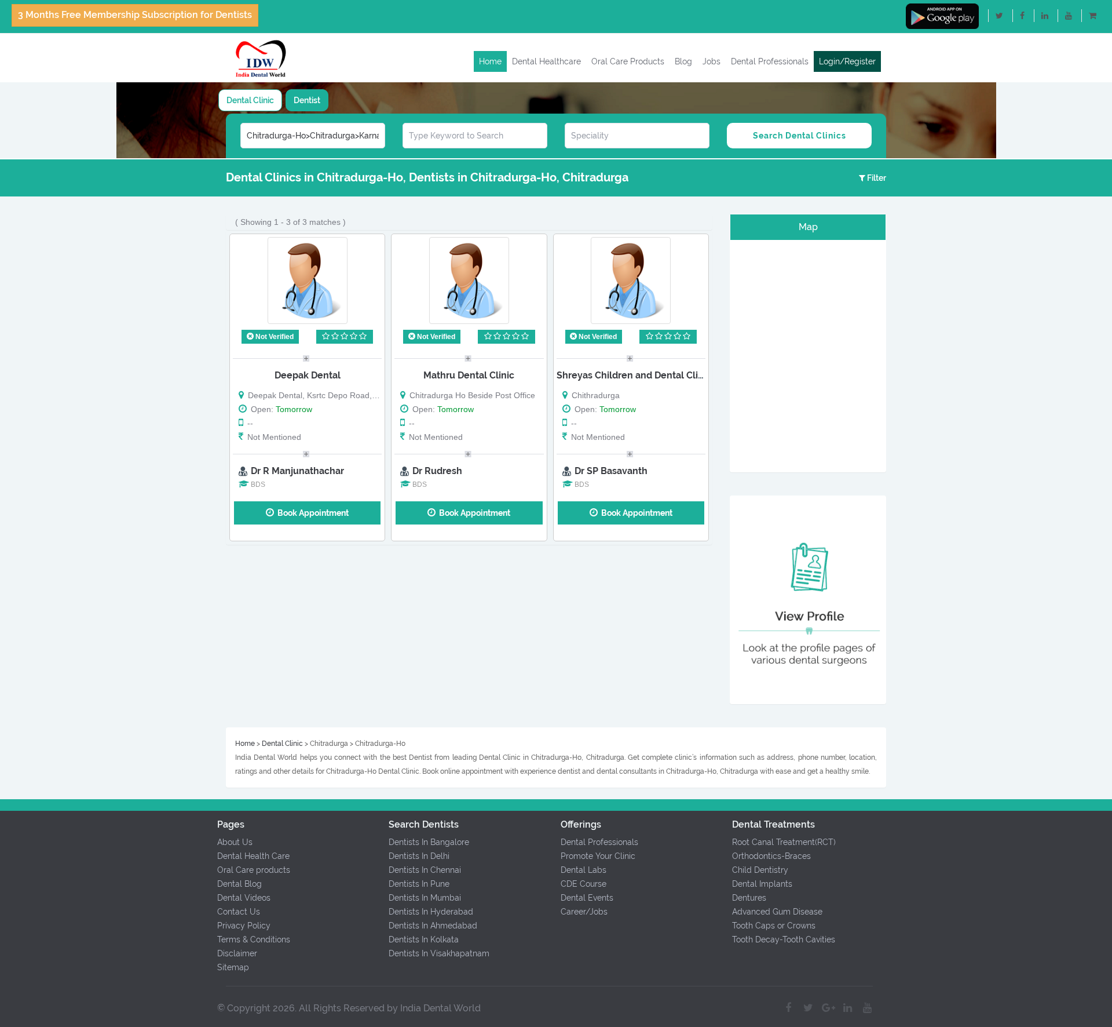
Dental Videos (243, 897)
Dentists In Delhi (419, 856)
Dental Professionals (770, 61)
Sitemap (233, 967)
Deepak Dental (308, 375)
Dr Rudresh (437, 470)
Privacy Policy (243, 925)
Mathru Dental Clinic (468, 375)
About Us (235, 842)
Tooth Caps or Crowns (773, 925)
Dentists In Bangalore (429, 842)
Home (490, 61)
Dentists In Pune (419, 883)
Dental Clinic (250, 100)
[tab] (250, 100)
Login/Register (847, 61)
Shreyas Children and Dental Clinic (634, 375)
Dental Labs (583, 870)
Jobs (711, 61)
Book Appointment (311, 513)
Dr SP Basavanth (611, 470)
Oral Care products (253, 870)
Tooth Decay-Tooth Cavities (783, 939)
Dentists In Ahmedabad (433, 925)
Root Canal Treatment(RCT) (784, 842)
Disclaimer (237, 953)
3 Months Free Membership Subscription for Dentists (135, 14)
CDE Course (583, 883)
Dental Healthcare (546, 61)
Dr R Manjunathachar (297, 470)
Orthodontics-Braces (771, 856)
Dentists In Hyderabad (431, 911)
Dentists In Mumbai (425, 897)
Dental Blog (239, 883)
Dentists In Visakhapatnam (439, 953)
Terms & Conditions (253, 939)
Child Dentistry (760, 870)
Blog (683, 61)
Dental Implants (762, 883)
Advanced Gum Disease (777, 911)
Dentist (307, 100)
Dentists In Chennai (425, 870)
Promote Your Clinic (598, 856)
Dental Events (587, 897)
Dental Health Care (253, 856)
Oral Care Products (627, 61)
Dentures (749, 897)
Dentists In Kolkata (424, 939)
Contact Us (238, 911)
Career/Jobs (584, 911)
